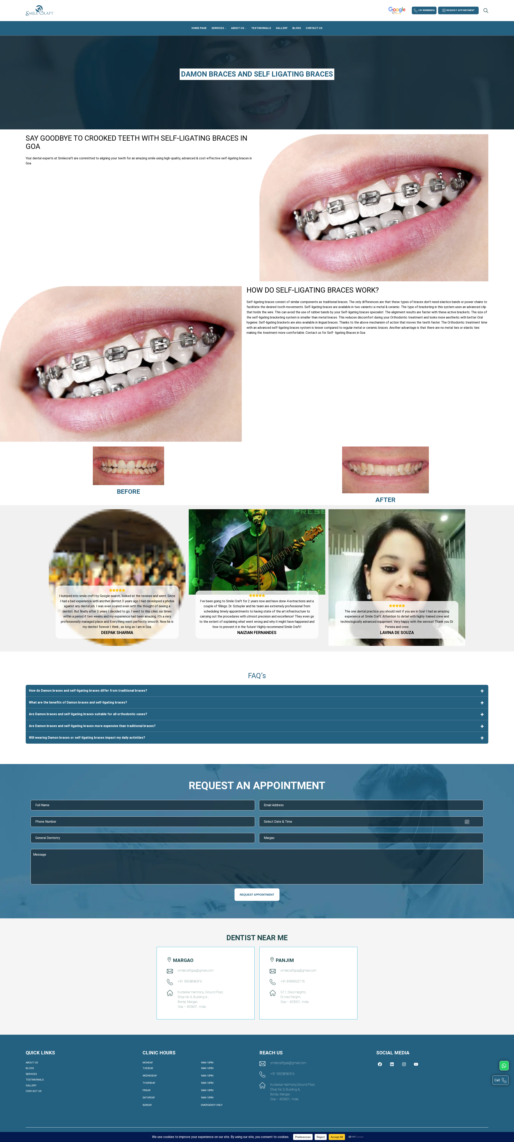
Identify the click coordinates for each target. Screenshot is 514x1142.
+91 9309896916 (425, 10)
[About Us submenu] (245, 28)
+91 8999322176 (292, 981)
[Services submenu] (225, 28)
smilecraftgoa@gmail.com (196, 970)
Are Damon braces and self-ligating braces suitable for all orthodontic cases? (88, 714)
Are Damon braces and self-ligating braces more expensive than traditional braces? (92, 726)
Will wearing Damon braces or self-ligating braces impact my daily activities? (87, 737)
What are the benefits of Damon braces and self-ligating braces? (78, 702)
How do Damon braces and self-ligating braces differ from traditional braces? (88, 690)
